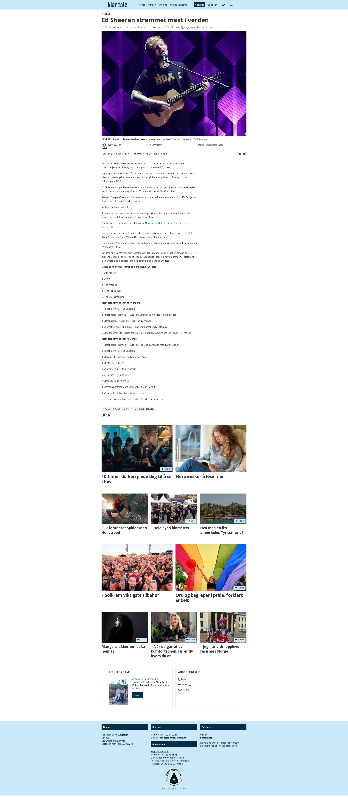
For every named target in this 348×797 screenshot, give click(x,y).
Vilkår (203, 734)
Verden (152, 4)
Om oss (105, 737)
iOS (134, 685)
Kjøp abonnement (160, 751)
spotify (128, 409)
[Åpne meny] (231, 4)
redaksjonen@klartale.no (172, 737)
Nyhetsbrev (184, 689)
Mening (163, 4)
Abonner (199, 4)
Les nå (138, 695)
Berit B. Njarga (120, 734)
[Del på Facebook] (240, 154)
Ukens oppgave (178, 4)
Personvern (206, 737)
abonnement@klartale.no (171, 757)
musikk (106, 409)
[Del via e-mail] (244, 154)
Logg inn (212, 4)
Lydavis (182, 679)
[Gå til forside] (117, 5)
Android (144, 685)
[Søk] (223, 5)
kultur (116, 409)
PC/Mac (159, 682)
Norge (142, 4)
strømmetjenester (144, 409)
